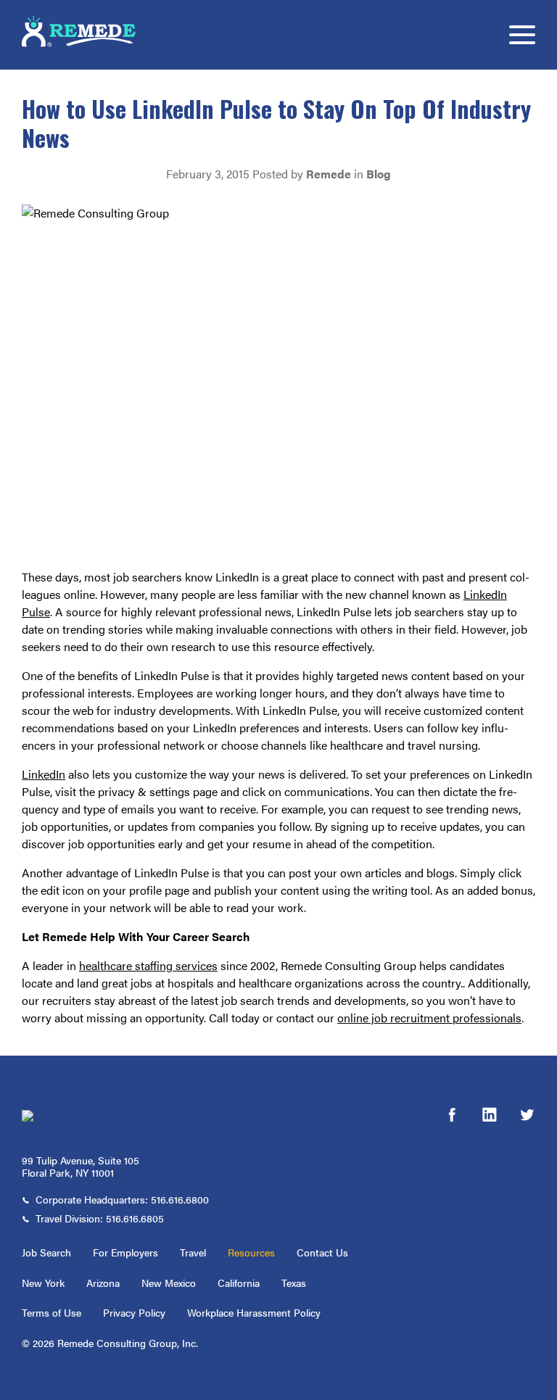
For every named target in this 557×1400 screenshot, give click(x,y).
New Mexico (168, 1282)
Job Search (46, 1252)
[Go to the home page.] (98, 1116)
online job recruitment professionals (429, 1017)
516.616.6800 (180, 1199)
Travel (193, 1252)
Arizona (103, 1282)
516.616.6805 (135, 1218)
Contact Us (322, 1252)
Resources (251, 1252)
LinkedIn (43, 774)
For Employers (125, 1252)
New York (43, 1282)
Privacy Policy (134, 1312)
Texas (293, 1282)
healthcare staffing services (148, 965)
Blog (378, 173)
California (239, 1282)
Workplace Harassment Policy (254, 1312)
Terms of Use (51, 1312)
